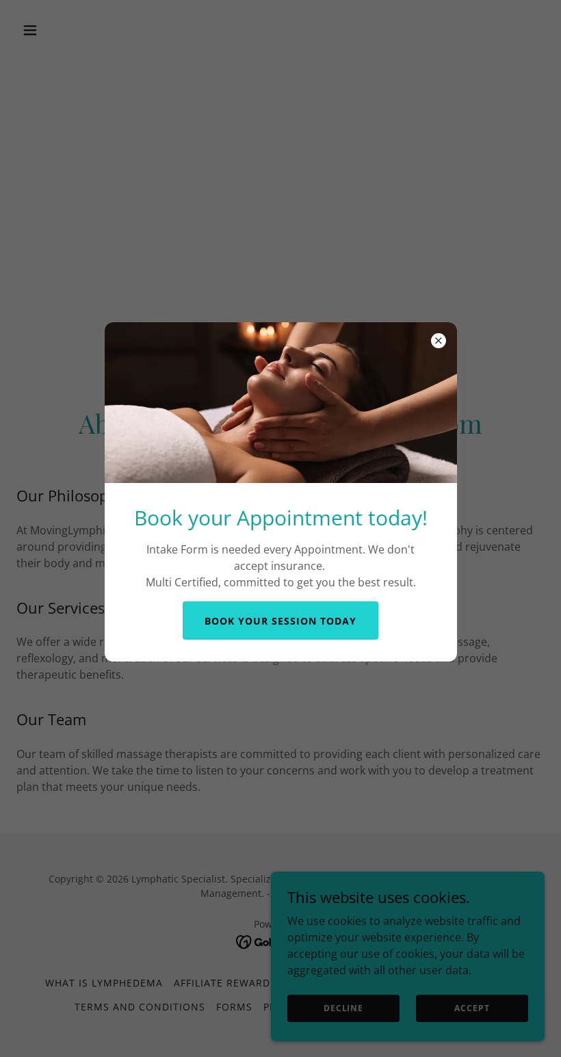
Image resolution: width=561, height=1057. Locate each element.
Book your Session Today (280, 620)
